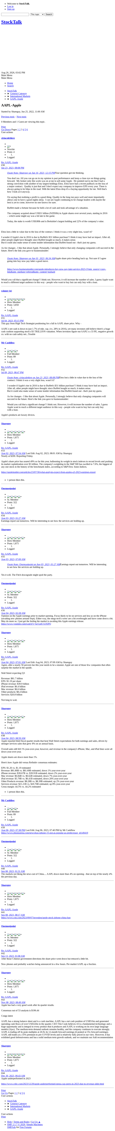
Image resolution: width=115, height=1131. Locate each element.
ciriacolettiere (8, 138)
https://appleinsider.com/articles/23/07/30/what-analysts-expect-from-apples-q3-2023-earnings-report (48, 472)
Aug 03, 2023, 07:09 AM (13, 559)
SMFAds (11, 1127)
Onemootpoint (8, 488)
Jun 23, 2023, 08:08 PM (12, 168)
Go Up (4, 1093)
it (54, 272)
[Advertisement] (57, 49)
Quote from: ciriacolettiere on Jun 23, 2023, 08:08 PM (33, 377)
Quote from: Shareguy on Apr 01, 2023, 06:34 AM (31, 258)
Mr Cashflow (8, 342)
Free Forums (26, 1127)
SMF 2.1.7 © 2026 (16, 1124)
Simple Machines (34, 1124)
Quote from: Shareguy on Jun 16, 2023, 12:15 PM (31, 173)
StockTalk (11, 22)
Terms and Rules (21, 1122)
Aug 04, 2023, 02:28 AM (13, 613)
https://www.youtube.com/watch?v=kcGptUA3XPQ (26, 624)
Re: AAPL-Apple (9, 162)
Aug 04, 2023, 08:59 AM (13, 738)
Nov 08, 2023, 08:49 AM (13, 1002)
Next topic (22, 116)
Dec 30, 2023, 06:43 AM (13, 1075)
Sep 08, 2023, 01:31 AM (13, 871)
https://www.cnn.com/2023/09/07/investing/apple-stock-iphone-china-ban (36, 917)
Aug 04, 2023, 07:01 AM (13, 662)
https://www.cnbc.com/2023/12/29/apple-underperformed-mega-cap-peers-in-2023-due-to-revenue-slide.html (52, 1084)
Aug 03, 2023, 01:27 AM (13, 518)
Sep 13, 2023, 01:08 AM (13, 956)
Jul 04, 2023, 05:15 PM (12, 320)
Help (9, 1122)
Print (3, 127)
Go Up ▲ (36, 1122)
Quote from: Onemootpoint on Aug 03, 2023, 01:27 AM (33, 564)
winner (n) (6, 291)
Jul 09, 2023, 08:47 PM (12, 372)
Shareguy (6, 423)
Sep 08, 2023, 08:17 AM (13, 915)
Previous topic (8, 116)
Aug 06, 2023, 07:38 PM (13, 830)
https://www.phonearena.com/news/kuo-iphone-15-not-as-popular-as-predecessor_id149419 (44, 833)
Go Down (6, 129)
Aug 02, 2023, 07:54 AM (13, 453)
